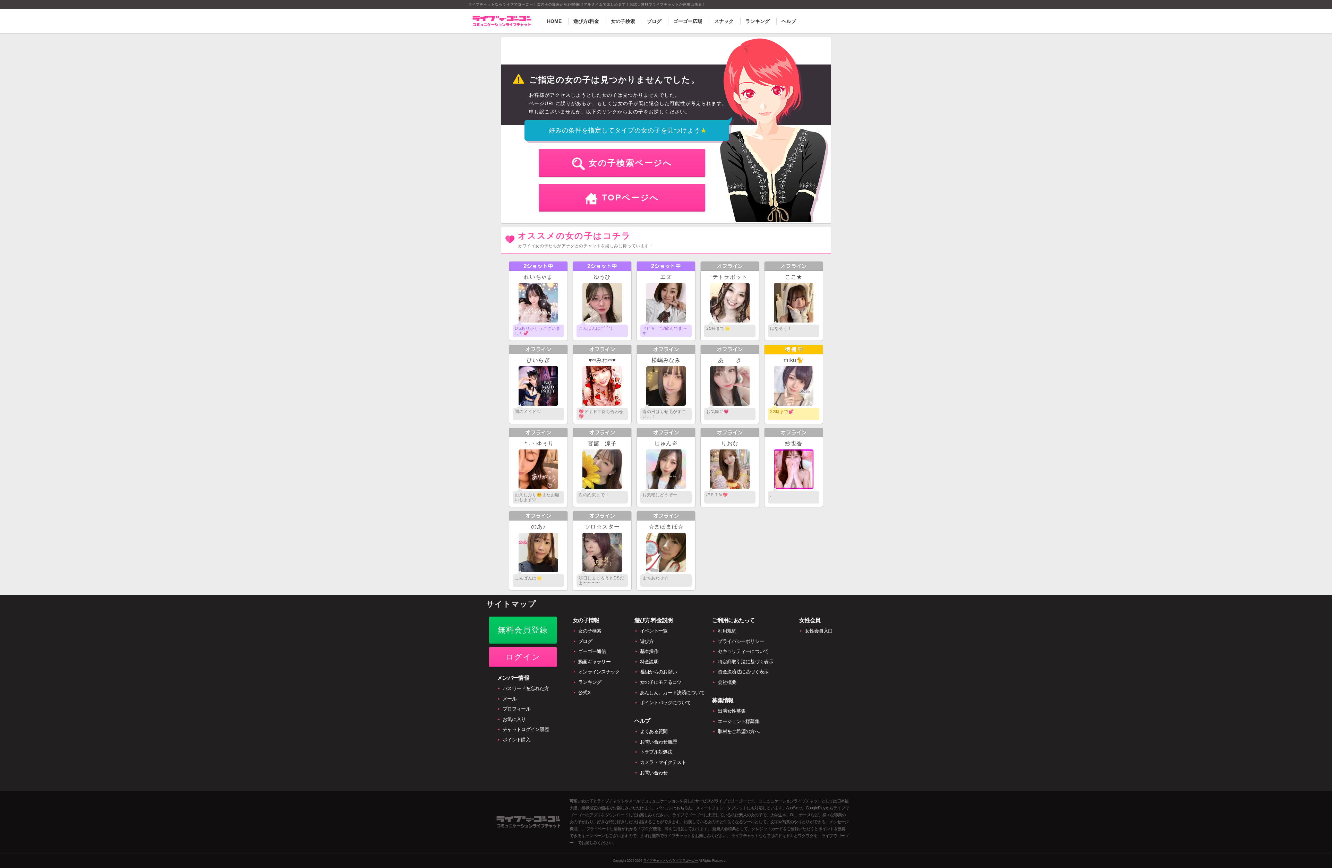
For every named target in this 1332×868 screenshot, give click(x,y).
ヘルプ (789, 21)
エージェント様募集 (738, 721)
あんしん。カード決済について (672, 692)
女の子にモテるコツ (661, 682)
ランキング (757, 21)
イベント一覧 (654, 631)
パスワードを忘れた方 (526, 688)
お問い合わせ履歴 (658, 742)
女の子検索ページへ (631, 162)
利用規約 (727, 631)
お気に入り (514, 719)
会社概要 (727, 682)
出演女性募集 (731, 711)
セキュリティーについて (743, 651)
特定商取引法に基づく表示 (745, 661)
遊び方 (647, 641)
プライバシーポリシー (741, 641)
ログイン (522, 657)
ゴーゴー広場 (687, 21)
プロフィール (516, 709)
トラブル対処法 (656, 752)
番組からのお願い (658, 671)
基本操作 (649, 651)
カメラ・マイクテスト (663, 762)
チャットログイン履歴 (526, 729)
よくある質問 (654, 731)
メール (509, 699)
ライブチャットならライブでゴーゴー (670, 860)
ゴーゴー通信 (592, 651)
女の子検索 (623, 21)
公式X (584, 692)
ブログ (654, 21)
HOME (554, 21)
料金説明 (649, 661)
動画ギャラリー (594, 661)
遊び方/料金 (586, 21)
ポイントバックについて (665, 702)
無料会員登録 (523, 630)
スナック (724, 21)
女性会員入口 (818, 631)
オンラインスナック (599, 671)
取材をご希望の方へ (738, 731)
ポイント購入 (516, 739)
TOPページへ (630, 197)
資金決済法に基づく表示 (743, 671)
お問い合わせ (654, 772)
